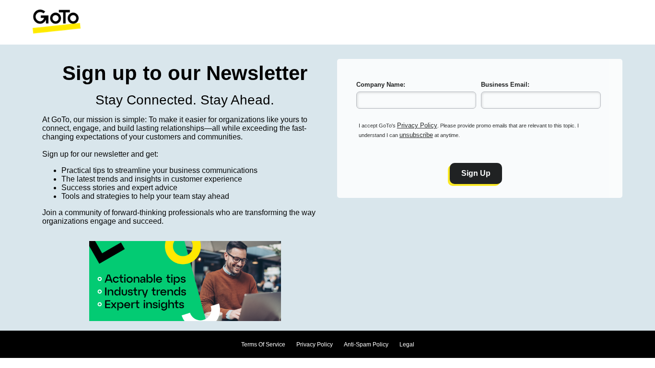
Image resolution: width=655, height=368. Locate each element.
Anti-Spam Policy (366, 344)
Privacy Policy (417, 125)
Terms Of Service (263, 344)
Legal (406, 344)
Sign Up (476, 173)
